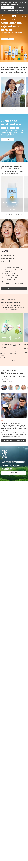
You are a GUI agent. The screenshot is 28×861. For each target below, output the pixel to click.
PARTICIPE (8, 139)
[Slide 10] (21, 214)
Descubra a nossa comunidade (13, 440)
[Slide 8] (18, 214)
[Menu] (2, 15)
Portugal (21, 7)
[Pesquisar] (5, 15)
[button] (4, 388)
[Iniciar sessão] (22, 15)
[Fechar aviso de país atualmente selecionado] (26, 2)
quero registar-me (14, 288)
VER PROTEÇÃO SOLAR (7, 39)
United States (7, 7)
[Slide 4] (15, 109)
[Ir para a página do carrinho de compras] (25, 15)
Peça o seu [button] (2, 357)
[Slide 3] (9, 214)
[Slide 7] (16, 214)
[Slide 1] (12, 109)
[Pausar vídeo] (3, 477)
